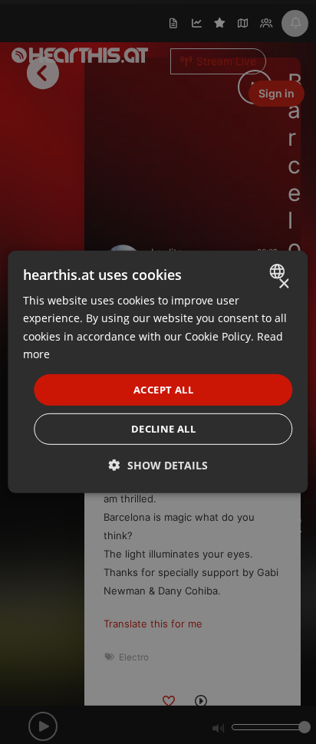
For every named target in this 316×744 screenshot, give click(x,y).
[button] (158, 465)
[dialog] (158, 372)
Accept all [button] (163, 390)
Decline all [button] (163, 429)
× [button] (283, 284)
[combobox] (279, 271)
